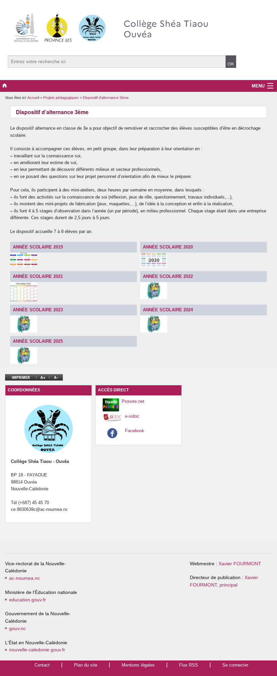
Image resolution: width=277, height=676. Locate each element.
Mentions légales (138, 665)
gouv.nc (17, 628)
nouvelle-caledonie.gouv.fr (37, 649)
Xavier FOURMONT (240, 563)
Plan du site (85, 665)
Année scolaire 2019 (38, 247)
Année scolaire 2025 (38, 341)
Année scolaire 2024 (168, 309)
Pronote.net (133, 401)
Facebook (134, 430)
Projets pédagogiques (61, 98)
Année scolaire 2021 (38, 276)
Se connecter (235, 665)
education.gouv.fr (27, 599)
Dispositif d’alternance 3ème (106, 98)
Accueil (33, 98)
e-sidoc (132, 416)
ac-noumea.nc (24, 578)
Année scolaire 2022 (168, 276)
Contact (42, 665)
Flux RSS (188, 665)
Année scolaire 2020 (168, 247)
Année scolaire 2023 (38, 309)
